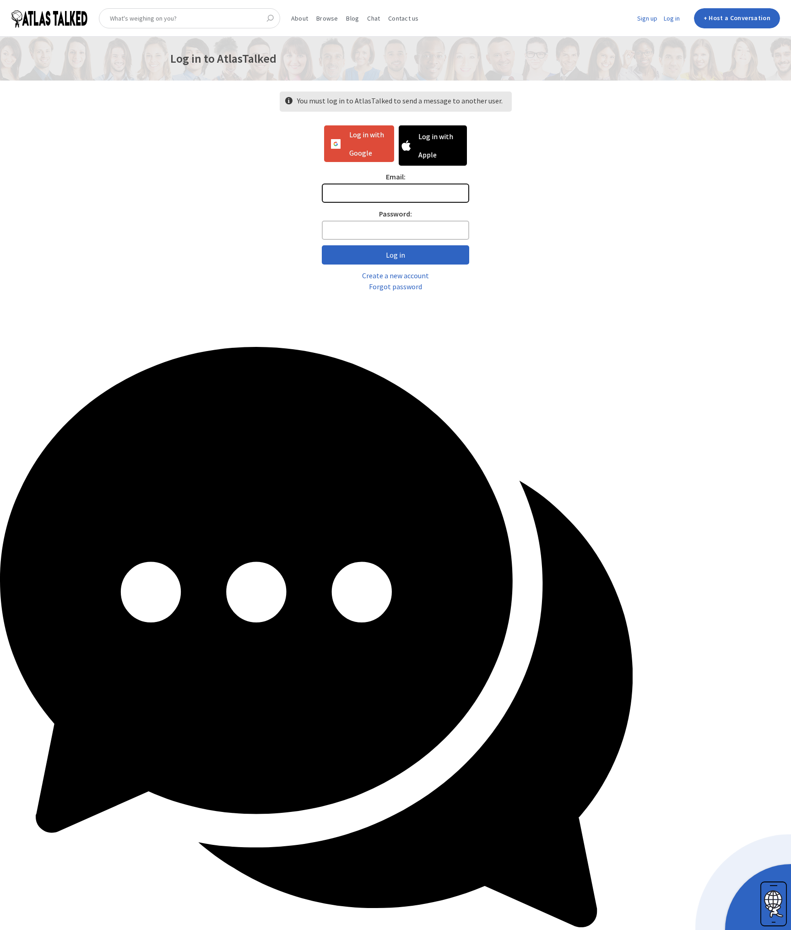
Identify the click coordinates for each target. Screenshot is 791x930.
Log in (672, 18)
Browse (327, 18)
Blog (352, 18)
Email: (396, 176)
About (299, 18)
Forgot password (395, 286)
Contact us (403, 18)
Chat (373, 18)
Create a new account (395, 275)
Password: (395, 213)
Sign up (647, 18)
